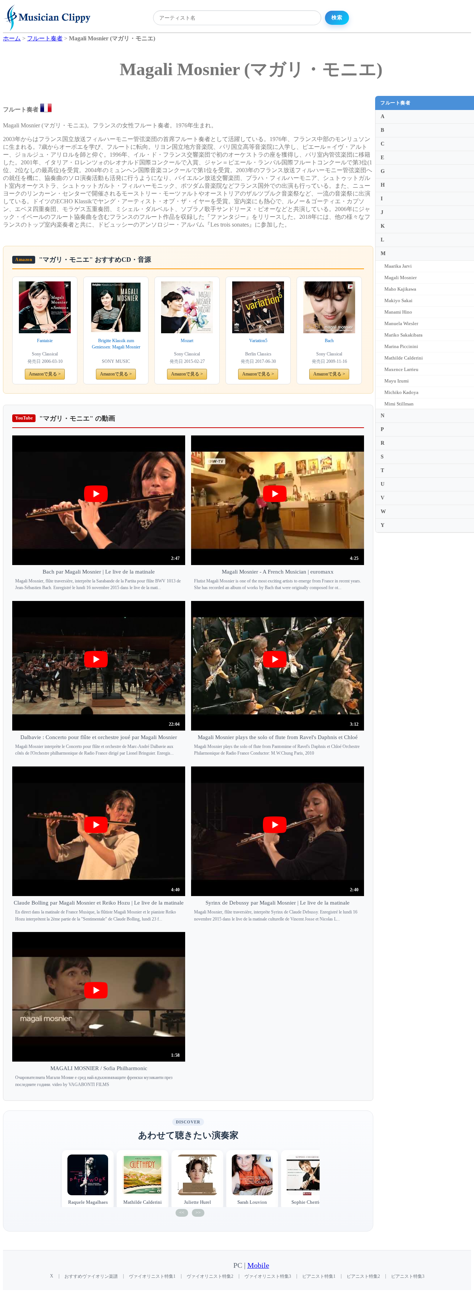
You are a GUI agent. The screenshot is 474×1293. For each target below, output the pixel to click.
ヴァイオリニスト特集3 (267, 1276)
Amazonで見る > (45, 374)
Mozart (187, 340)
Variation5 (258, 340)
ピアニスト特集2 (363, 1276)
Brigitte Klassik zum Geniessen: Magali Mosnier (116, 344)
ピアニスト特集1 (319, 1276)
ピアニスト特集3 (407, 1276)
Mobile (258, 1265)
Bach (329, 340)
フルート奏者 (395, 103)
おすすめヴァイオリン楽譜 (91, 1276)
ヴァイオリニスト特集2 (210, 1276)
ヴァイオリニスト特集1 (152, 1276)
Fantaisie (45, 340)
